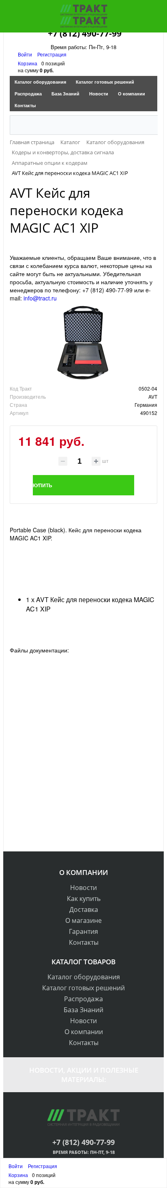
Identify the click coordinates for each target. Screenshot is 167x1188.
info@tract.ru (40, 298)
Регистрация (51, 54)
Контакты (25, 105)
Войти (25, 54)
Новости (98, 94)
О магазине (83, 920)
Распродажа (28, 94)
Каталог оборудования (40, 82)
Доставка (83, 909)
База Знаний (65, 94)
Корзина (27, 63)
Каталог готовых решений (105, 82)
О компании (131, 94)
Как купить (84, 898)
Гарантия (83, 931)
